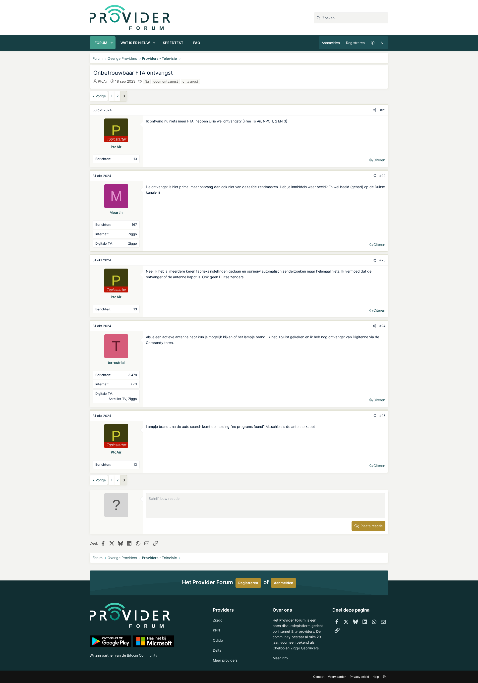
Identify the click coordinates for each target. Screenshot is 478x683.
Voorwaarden (337, 677)
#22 (382, 176)
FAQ (196, 43)
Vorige (101, 96)
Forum (101, 43)
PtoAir (103, 81)
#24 (382, 326)
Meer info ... (282, 658)
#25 (382, 416)
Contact (318, 677)
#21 (382, 110)
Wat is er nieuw (135, 43)
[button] (112, 42)
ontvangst (190, 81)
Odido (218, 640)
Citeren (379, 160)
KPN (216, 630)
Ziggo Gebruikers (305, 648)
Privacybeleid (359, 677)
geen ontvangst (165, 81)
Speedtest (173, 43)
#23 (382, 260)
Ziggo (217, 620)
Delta (217, 650)
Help (375, 677)
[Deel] (374, 110)
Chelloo (279, 648)
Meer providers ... (227, 660)
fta (147, 81)
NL (383, 43)
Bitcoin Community (142, 655)
